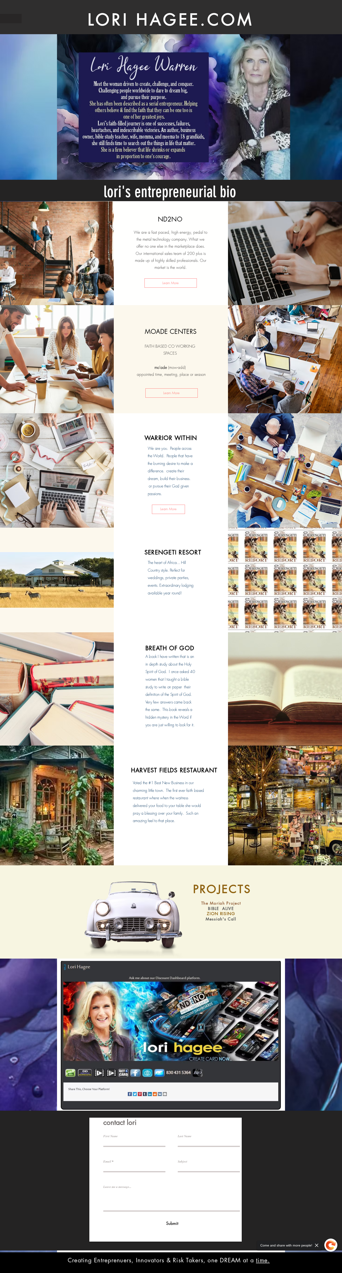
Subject (182, 1161)
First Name (110, 1136)
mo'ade (160, 367)
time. (263, 1260)
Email (107, 1161)
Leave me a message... (117, 1186)
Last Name (184, 1136)
